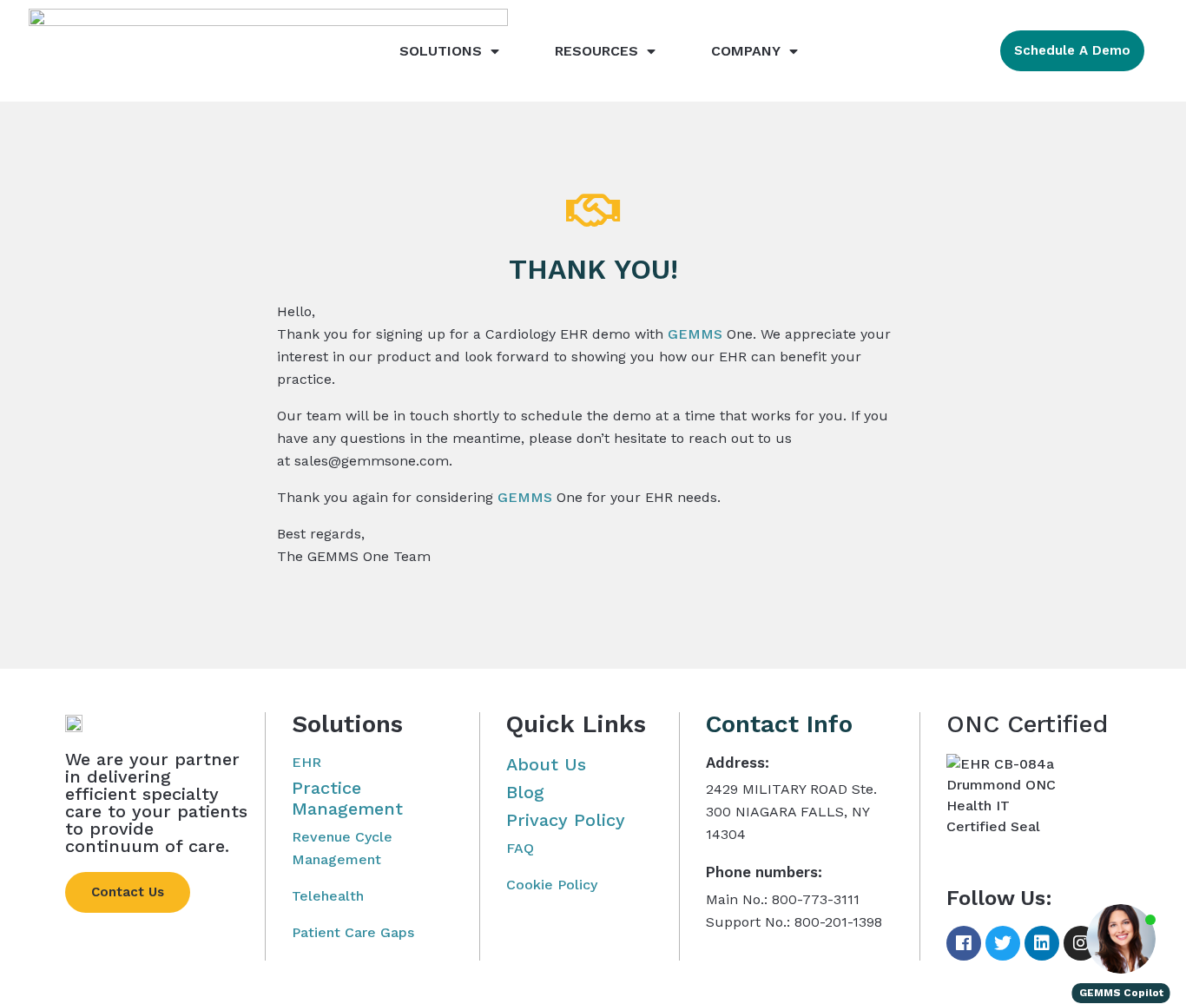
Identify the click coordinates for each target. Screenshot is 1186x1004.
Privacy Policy (565, 819)
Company (746, 51)
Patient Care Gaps (353, 932)
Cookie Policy (551, 884)
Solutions (440, 51)
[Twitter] (1002, 943)
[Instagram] (1081, 943)
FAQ (520, 848)
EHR (306, 762)
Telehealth (328, 896)
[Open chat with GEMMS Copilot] (1121, 939)
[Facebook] (963, 943)
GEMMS (695, 334)
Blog (525, 792)
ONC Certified (1027, 724)
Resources (596, 51)
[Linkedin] (1042, 943)
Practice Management (347, 798)
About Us (546, 764)
